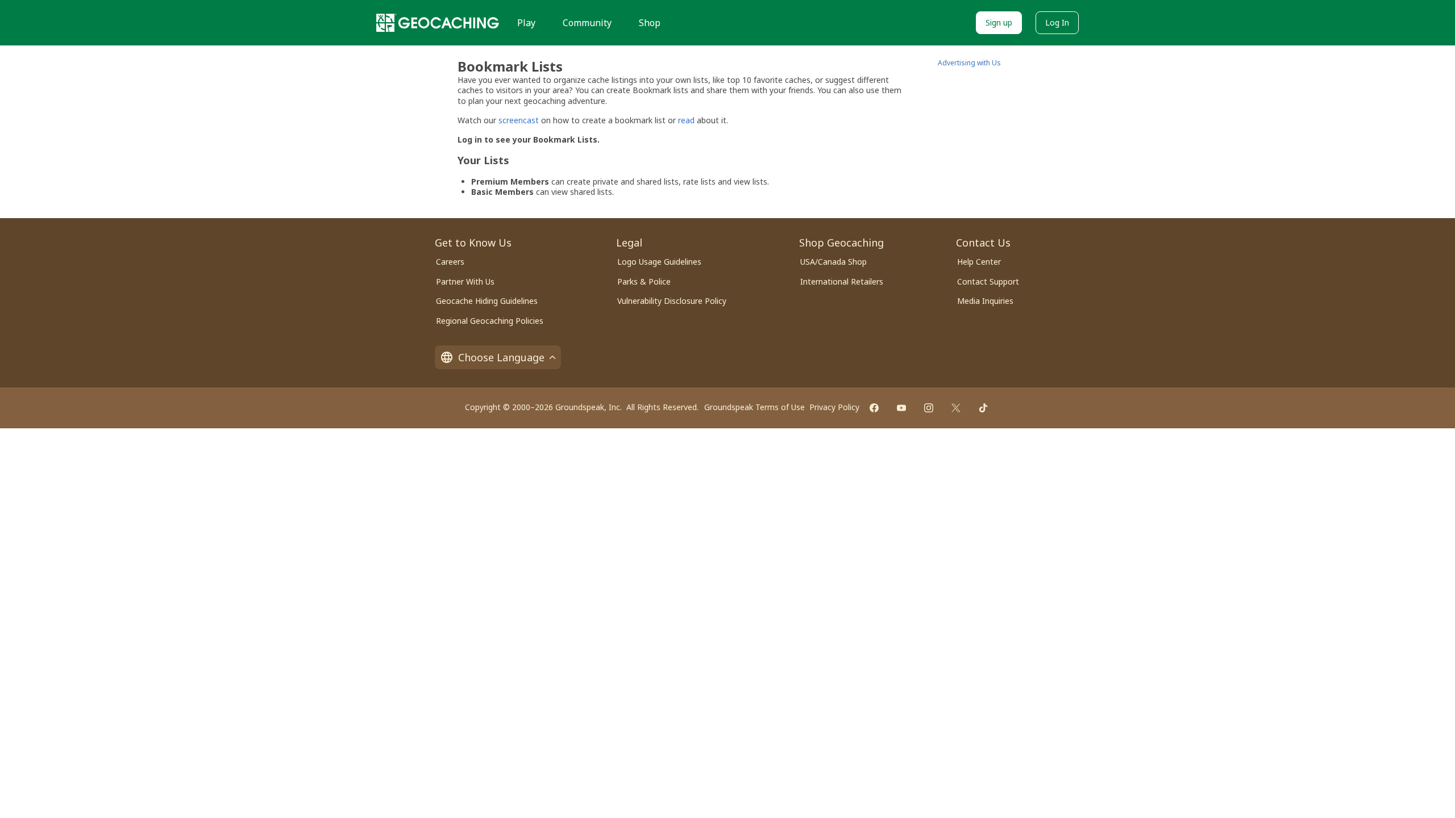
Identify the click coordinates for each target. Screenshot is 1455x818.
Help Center (979, 261)
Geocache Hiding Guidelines (487, 300)
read (686, 120)
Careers (450, 261)
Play (526, 22)
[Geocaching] (437, 22)
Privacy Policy (834, 407)
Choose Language (501, 357)
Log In (1057, 22)
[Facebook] (874, 407)
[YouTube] (901, 407)
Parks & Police (644, 281)
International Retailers (841, 281)
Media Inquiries (985, 300)
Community (587, 22)
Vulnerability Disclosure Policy (671, 300)
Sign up (999, 22)
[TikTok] (983, 407)
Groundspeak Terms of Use (754, 407)
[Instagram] (929, 407)
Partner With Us (465, 281)
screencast (518, 120)
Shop (649, 22)
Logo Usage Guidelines (659, 261)
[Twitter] (956, 407)
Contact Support (988, 281)
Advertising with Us (969, 63)
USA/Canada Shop (833, 261)
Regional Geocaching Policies (489, 320)
